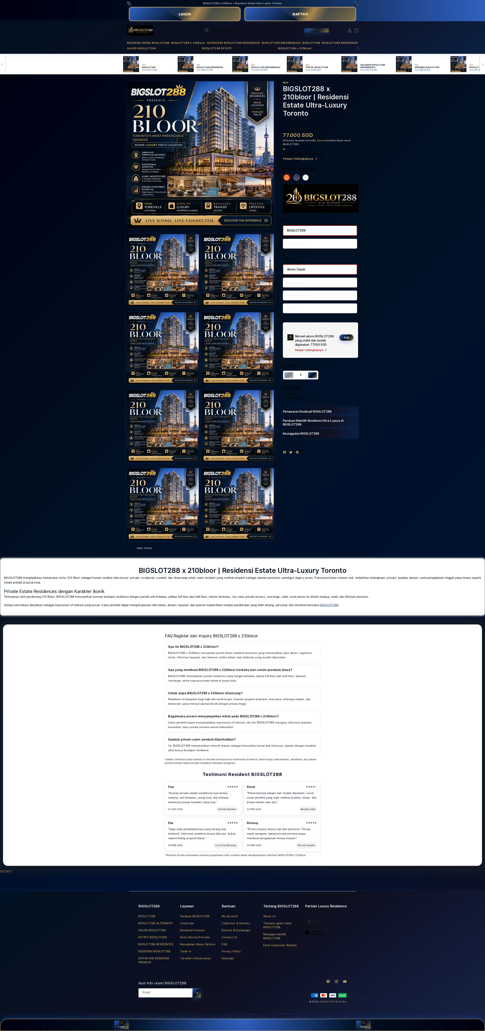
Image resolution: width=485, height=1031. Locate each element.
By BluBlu (341, 1001)
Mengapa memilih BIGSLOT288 (274, 936)
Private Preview (298, 295)
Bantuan (322, 140)
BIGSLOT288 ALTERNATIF (155, 923)
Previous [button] (129, 3)
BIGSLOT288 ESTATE (217, 48)
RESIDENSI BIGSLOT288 (154, 951)
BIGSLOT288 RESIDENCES (340, 42)
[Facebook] (285, 453)
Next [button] (356, 3)
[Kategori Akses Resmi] (286, 177)
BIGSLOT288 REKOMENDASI (281, 42)
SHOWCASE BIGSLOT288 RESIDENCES (233, 42)
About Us (269, 916)
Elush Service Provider (195, 937)
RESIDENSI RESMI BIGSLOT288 (148, 42)
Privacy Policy (231, 951)
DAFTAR (300, 14)
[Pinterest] (298, 453)
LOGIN (185, 14)
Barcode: (311, 121)
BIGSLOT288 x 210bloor (188, 42)
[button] (148, 43)
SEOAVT (6, 871)
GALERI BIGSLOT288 (141, 48)
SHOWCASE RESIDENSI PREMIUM (153, 960)
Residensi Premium (192, 930)
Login (121, 1026)
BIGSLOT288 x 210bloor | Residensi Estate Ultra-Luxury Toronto (242, 3)
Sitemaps (228, 958)
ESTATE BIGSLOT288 (152, 937)
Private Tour (295, 282)
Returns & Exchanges (236, 930)
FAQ (224, 944)
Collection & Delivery (236, 923)
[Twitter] (291, 453)
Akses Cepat (296, 269)
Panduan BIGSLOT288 (195, 916)
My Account (230, 916)
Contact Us (229, 937)
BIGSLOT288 (311, 42)
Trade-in (185, 951)
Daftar (364, 1026)
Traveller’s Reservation (195, 958)
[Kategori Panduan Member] (306, 177)
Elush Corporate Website (280, 945)
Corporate (187, 923)
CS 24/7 (292, 308)
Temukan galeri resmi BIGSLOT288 (277, 925)
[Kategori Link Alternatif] (296, 177)
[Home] (140, 30)
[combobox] (243, 30)
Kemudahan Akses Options (197, 944)
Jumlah (288, 365)
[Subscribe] (196, 993)
